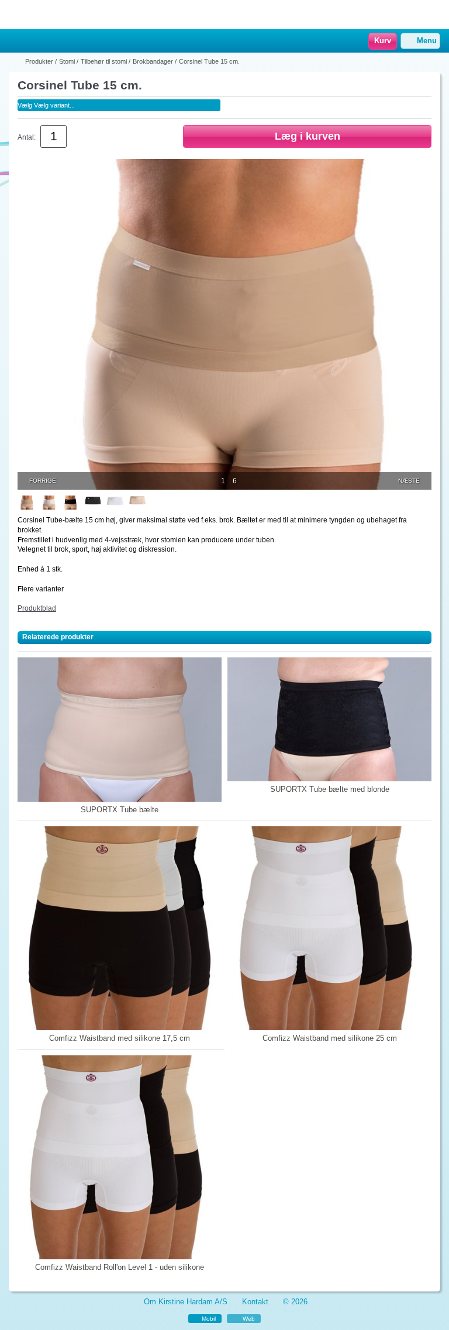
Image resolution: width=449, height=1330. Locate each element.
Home (14, 41)
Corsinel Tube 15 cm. (209, 61)
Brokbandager (153, 61)
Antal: (27, 137)
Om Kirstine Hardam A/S (185, 1301)
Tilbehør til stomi (104, 61)
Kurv (382, 40)
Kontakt (255, 1301)
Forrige (42, 480)
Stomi (67, 61)
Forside (16, 61)
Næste (409, 480)
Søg (47, 41)
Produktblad (37, 608)
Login (32, 41)
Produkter (39, 61)
